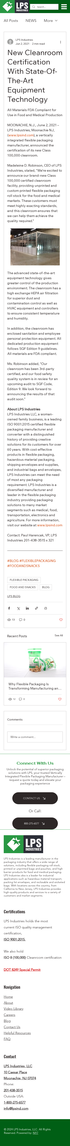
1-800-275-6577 (15, 1102)
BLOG (45, 587)
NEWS (31, 20)
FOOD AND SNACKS (23, 587)
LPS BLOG (13, 596)
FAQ (7, 1039)
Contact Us (12, 1027)
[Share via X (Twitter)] (18, 608)
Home (8, 997)
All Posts (11, 20)
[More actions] (60, 42)
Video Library (13, 1009)
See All (59, 635)
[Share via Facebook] (9, 608)
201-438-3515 (13, 1090)
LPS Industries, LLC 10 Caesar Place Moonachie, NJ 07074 (20, 1072)
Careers (9, 1015)
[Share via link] (36, 608)
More (48, 20)
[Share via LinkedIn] (27, 608)
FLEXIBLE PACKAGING (24, 580)
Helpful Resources (17, 1033)
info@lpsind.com (16, 1108)
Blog (7, 1021)
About (8, 1003)
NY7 (35, 1133)
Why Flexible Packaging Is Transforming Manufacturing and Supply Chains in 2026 (34, 686)
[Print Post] (45, 608)
